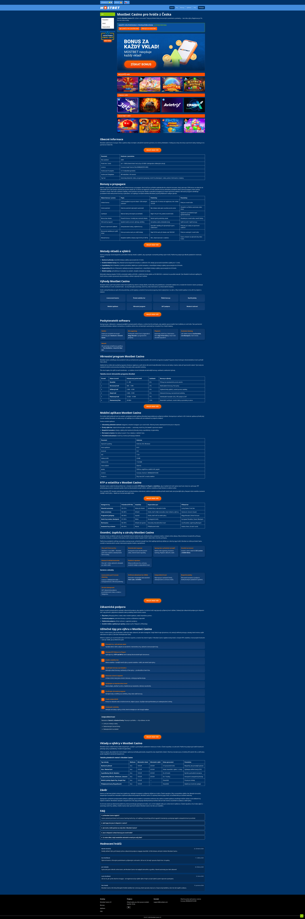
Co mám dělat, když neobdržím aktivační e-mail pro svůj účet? (122, 837)
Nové (103, 23)
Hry (177, 7)
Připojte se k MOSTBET (148, 28)
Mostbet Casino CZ (105, 902)
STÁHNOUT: (104, 2)
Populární (105, 19)
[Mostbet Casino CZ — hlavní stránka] (110, 8)
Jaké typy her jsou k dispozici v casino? (115, 823)
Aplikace (189, 7)
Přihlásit (201, 7)
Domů (172, 7)
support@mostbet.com (161, 902)
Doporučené (106, 27)
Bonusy (182, 7)
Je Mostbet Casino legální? (111, 815)
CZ (128, 2)
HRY (107, 14)
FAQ (195, 7)
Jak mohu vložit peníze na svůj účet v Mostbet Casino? (120, 828)
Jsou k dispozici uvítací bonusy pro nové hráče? (117, 833)
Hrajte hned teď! (152, 150)
